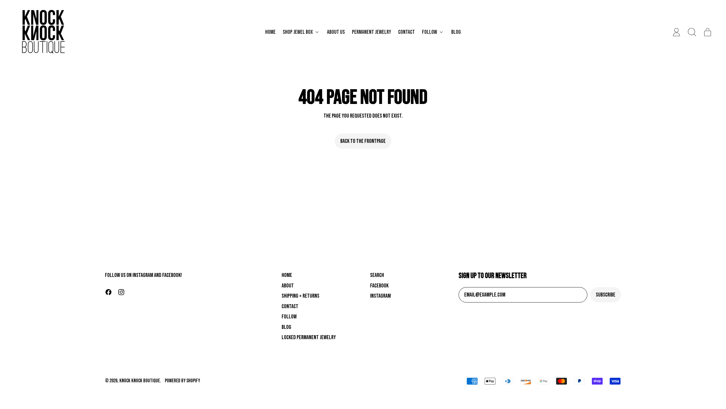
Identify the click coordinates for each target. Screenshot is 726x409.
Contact (406, 32)
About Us (336, 32)
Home (270, 32)
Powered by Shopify (182, 381)
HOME (287, 275)
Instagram (380, 296)
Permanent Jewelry (371, 32)
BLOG (286, 327)
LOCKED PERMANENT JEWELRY (309, 337)
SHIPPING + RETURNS (300, 296)
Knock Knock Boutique (139, 381)
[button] (692, 32)
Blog (456, 32)
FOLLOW (289, 316)
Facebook (379, 285)
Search (377, 275)
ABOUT (288, 285)
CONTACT (290, 306)
